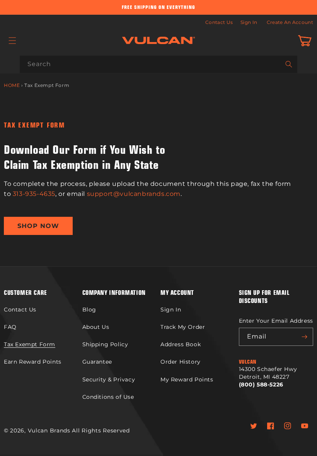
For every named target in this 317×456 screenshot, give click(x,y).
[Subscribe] (304, 337)
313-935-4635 (34, 193)
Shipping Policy (105, 344)
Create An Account (290, 22)
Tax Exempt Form (29, 344)
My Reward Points (186, 379)
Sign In (248, 22)
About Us (95, 326)
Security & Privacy (108, 379)
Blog (89, 309)
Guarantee (97, 361)
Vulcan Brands (49, 430)
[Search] (288, 64)
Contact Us (219, 22)
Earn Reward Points (32, 361)
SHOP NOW (38, 226)
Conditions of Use (108, 396)
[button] (12, 40)
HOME (12, 85)
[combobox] (158, 64)
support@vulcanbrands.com (134, 193)
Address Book (180, 344)
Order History (180, 361)
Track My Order (182, 326)
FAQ (10, 326)
